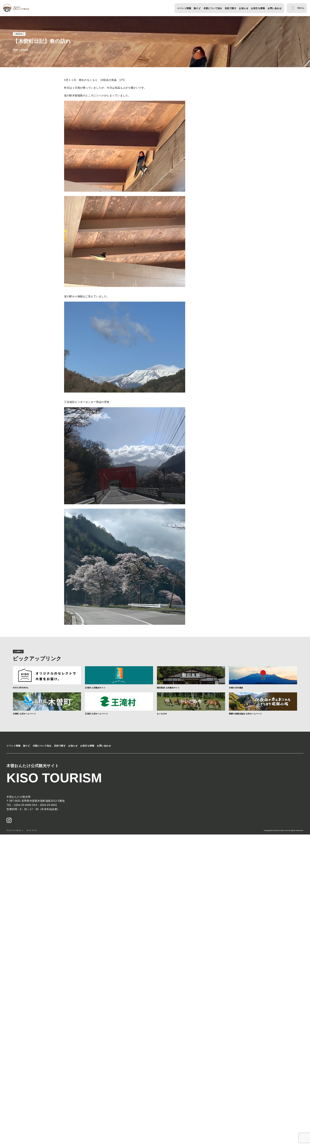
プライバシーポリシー (14, 830)
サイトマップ (32, 830)
